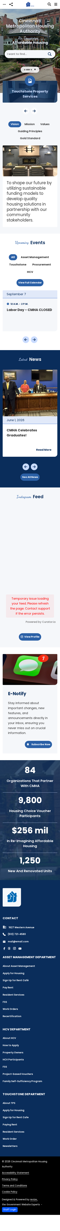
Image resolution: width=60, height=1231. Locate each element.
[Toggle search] (49, 4)
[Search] (51, 54)
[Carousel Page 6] (32, 69)
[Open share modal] (11, 4)
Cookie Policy (9, 1191)
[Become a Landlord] (30, 92)
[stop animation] (35, 69)
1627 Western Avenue (21, 927)
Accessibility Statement (15, 1172)
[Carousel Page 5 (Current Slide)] (29, 69)
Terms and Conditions (14, 1185)
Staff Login (9, 1209)
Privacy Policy (10, 1179)
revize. (33, 1199)
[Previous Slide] (25, 111)
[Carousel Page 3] (23, 69)
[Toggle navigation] (4, 4)
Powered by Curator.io (41, 622)
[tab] (14, 124)
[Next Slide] (34, 111)
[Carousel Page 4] (25, 69)
